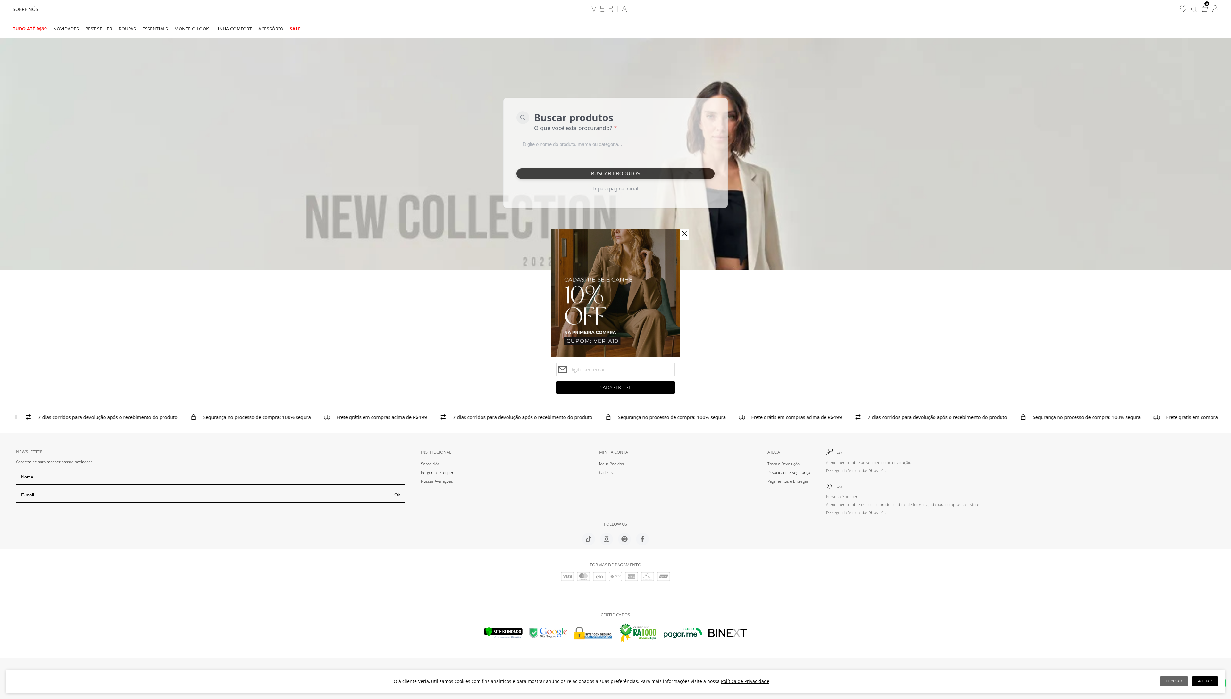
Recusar (1174, 681)
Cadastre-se (615, 387)
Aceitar (1205, 681)
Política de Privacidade (745, 681)
